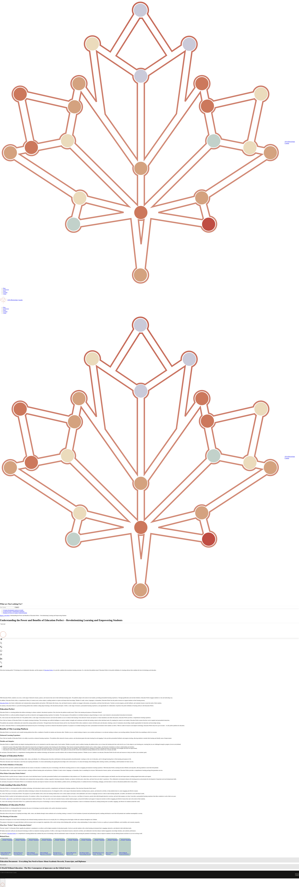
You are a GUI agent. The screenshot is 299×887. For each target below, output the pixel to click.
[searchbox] (7, 607)
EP (7, 799)
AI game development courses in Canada (13, 610)
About (4, 294)
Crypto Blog (6, 615)
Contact (297, 875)
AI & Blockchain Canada (290, 142)
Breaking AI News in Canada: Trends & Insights (15, 613)
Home (1, 615)
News (4, 291)
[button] (2, 882)
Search (17, 607)
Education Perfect (48, 670)
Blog (4, 288)
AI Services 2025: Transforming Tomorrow (13, 611)
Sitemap (297, 873)
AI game (5, 292)
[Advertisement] (149, 684)
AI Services (6, 289)
